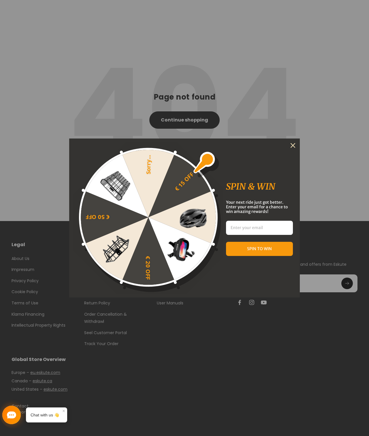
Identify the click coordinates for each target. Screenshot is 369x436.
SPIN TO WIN (259, 248)
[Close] (293, 145)
